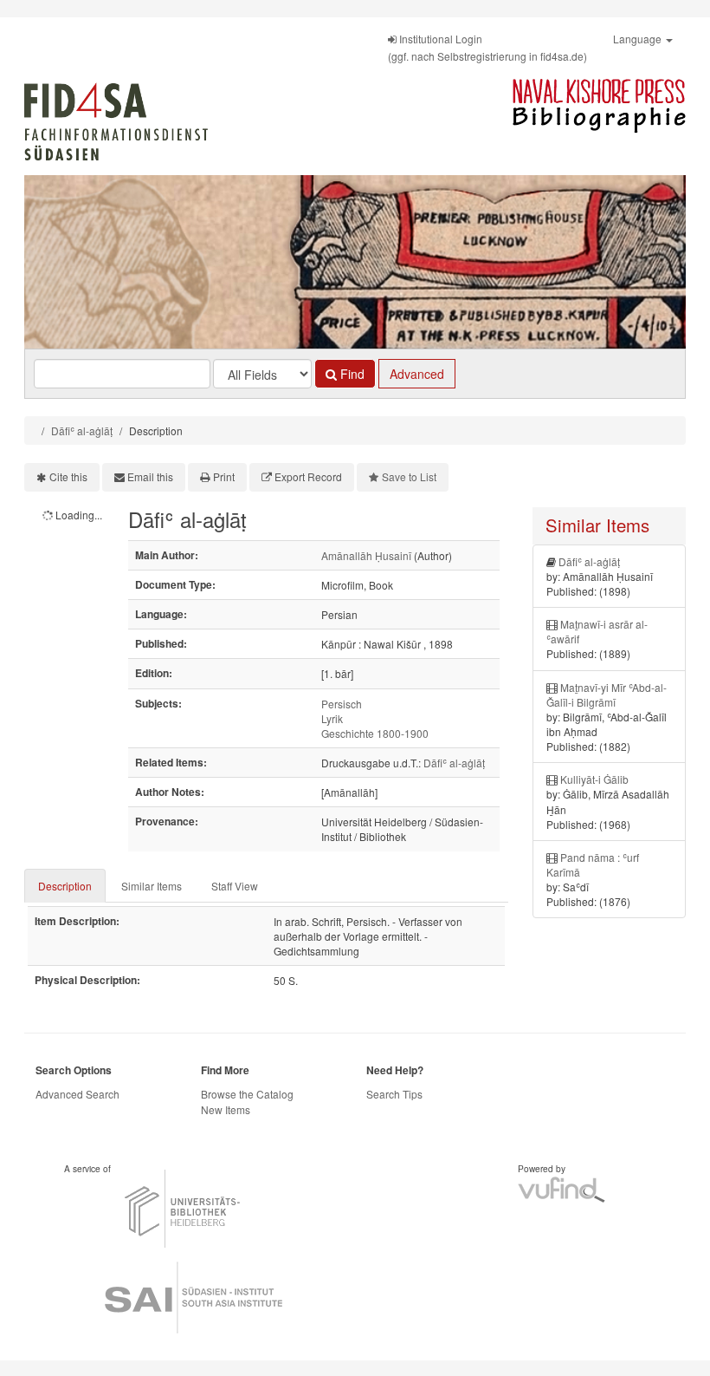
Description (65, 885)
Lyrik (332, 718)
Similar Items (151, 885)
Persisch (341, 703)
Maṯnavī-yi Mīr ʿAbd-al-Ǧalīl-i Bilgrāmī (606, 694)
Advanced (417, 373)
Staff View (234, 885)
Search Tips (394, 1093)
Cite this (68, 476)
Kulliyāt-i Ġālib (594, 779)
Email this (150, 476)
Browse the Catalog (247, 1093)
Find (351, 373)
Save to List (409, 476)
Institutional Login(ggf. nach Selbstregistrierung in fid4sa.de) (487, 47)
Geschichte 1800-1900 (375, 733)
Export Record (308, 476)
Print (224, 476)
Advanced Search (77, 1093)
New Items (225, 1109)
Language (638, 38)
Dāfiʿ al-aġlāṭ (82, 430)
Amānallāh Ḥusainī (366, 555)
